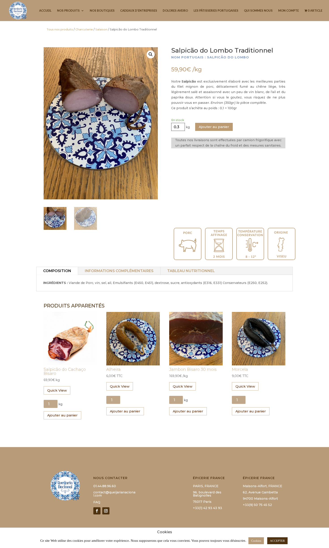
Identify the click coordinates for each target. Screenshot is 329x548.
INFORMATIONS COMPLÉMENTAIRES (119, 271)
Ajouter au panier (214, 127)
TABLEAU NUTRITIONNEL (191, 271)
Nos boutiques (102, 10)
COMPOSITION (57, 271)
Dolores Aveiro (175, 10)
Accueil (45, 10)
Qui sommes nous (258, 10)
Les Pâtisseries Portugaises (216, 10)
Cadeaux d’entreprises (138, 10)
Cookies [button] (256, 540)
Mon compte (288, 10)
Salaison (101, 29)
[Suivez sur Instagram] (105, 510)
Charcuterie (84, 29)
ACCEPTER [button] (277, 540)
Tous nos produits (60, 29)
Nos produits (68, 10)
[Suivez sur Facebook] (96, 510)
